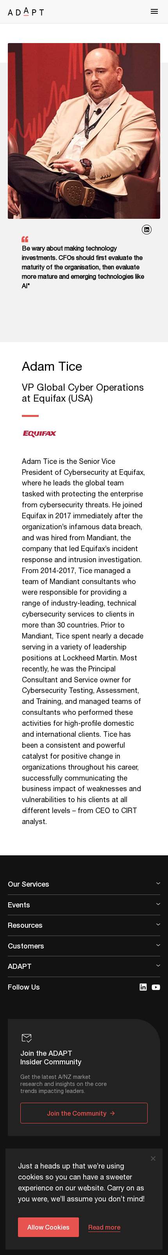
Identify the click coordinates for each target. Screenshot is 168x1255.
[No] (153, 1158)
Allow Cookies (48, 1227)
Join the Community (76, 1113)
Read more (104, 1227)
